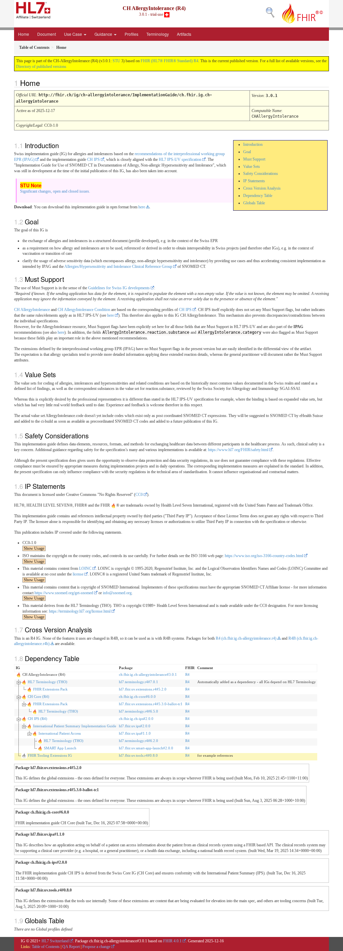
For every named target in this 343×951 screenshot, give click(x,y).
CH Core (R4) (38, 697)
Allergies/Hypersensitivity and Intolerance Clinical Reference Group (118, 266)
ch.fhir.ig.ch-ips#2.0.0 (136, 719)
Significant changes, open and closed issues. (55, 191)
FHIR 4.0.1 (172, 941)
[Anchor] (43, 82)
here (141, 207)
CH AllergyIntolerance (32, 309)
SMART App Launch (60, 748)
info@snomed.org (117, 593)
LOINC (85, 568)
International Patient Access (60, 733)
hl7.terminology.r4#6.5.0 (138, 711)
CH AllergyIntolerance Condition (84, 309)
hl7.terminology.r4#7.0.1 (138, 682)
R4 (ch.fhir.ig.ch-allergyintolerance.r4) (246, 638)
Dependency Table (257, 195)
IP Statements (254, 181)
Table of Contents (46, 946)
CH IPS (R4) (37, 719)
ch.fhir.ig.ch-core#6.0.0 (137, 697)
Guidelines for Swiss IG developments (119, 288)
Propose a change (96, 946)
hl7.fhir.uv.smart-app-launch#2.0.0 (146, 748)
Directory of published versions (41, 66)
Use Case (73, 34)
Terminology (157, 34)
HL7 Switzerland (55, 941)
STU (116, 61)
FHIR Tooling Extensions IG (50, 755)
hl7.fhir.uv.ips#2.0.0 (134, 726)
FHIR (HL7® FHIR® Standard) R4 (169, 61)
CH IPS (93, 159)
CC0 (139, 494)
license (78, 574)
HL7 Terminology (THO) (47, 682)
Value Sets (251, 166)
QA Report (71, 946)
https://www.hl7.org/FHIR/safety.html (238, 449)
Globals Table (254, 203)
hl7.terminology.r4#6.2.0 (138, 741)
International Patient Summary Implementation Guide (74, 726)
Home (23, 34)
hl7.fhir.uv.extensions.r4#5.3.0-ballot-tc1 (151, 704)
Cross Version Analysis (262, 188)
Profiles (131, 34)
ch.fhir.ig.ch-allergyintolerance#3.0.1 (148, 674)
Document (46, 34)
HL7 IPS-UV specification (180, 159)
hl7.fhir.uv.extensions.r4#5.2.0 (142, 689)
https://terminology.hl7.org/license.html (80, 611)
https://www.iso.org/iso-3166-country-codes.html (264, 555)
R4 (187, 674)
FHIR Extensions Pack (50, 689)
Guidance (103, 34)
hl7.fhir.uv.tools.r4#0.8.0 (138, 755)
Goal (247, 151)
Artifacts (184, 34)
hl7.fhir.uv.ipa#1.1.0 (135, 733)
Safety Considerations (260, 173)
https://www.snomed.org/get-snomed (64, 593)
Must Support (254, 159)
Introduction (253, 144)
